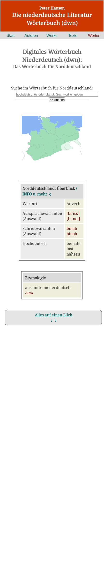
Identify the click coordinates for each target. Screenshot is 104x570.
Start (11, 35)
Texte (72, 35)
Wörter (93, 35)
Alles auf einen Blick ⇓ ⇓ (53, 317)
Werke (52, 35)
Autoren (31, 35)
